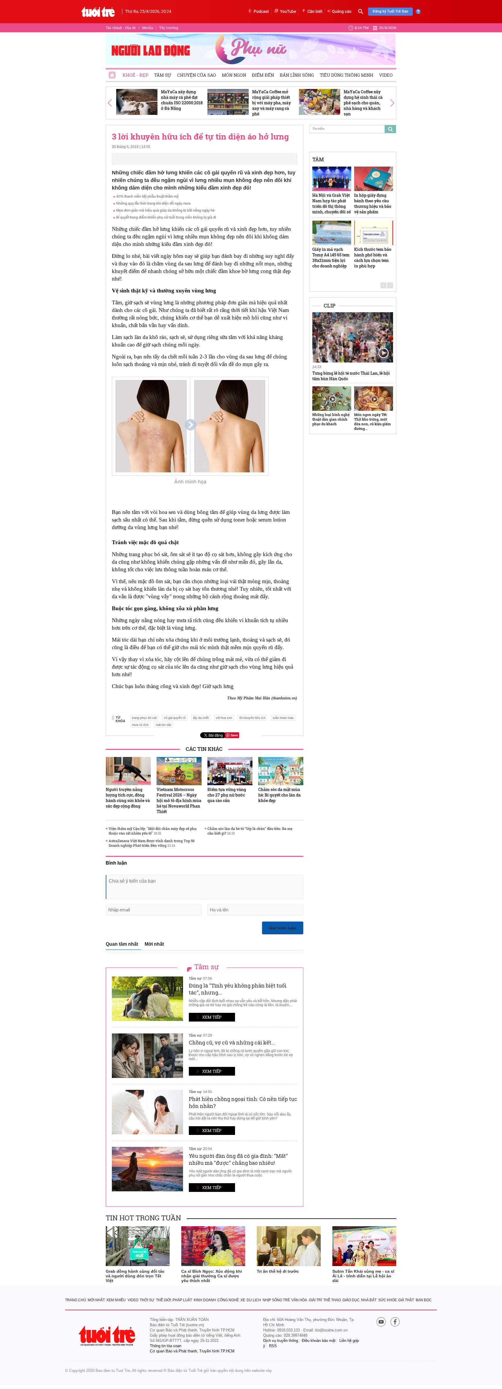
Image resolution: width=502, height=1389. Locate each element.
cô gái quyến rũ (175, 718)
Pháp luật (182, 1300)
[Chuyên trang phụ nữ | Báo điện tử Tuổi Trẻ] (251, 49)
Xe (243, 1300)
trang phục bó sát (144, 718)
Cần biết (314, 11)
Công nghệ (228, 1300)
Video (386, 75)
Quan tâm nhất (122, 944)
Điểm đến (263, 75)
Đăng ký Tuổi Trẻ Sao (390, 11)
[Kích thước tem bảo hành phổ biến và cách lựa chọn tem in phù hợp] (373, 233)
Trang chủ (75, 1300)
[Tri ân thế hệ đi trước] (289, 1246)
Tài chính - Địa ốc (121, 27)
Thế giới (163, 1300)
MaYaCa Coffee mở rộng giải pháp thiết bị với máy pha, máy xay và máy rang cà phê (271, 103)
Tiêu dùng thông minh (346, 75)
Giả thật (406, 1300)
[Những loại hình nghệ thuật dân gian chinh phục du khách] (331, 398)
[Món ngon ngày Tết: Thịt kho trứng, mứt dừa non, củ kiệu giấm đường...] (373, 398)
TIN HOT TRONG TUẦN (143, 1217)
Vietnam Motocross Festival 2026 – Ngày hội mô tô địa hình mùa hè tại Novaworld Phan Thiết (179, 800)
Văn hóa (299, 1300)
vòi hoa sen (224, 718)
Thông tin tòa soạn (165, 1346)
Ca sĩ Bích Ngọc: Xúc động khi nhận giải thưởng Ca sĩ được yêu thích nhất (211, 1276)
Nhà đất (368, 1300)
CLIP (330, 305)
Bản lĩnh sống (297, 75)
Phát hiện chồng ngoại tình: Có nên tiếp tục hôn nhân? (243, 1102)
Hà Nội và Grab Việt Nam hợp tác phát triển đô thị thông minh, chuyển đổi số (331, 203)
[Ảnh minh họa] (190, 426)
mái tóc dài (163, 724)
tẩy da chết (201, 718)
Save (234, 735)
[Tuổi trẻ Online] (107, 1335)
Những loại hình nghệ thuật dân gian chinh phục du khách (330, 419)
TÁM (318, 159)
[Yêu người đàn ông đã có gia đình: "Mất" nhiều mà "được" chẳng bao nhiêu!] (147, 1169)
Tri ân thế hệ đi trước (278, 1271)
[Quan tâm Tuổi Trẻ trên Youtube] (381, 1322)
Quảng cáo (342, 11)
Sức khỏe (387, 1300)
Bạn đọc (424, 1300)
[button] (109, 102)
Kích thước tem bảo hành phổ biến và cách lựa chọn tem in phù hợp (372, 258)
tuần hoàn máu (283, 718)
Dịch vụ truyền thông (280, 1340)
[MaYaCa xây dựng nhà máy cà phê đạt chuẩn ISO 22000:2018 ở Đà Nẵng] (136, 102)
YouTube (288, 11)
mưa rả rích (140, 724)
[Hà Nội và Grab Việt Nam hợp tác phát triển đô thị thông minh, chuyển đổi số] (331, 179)
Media (147, 27)
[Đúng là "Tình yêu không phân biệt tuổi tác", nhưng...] (147, 998)
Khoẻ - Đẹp (135, 75)
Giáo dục (351, 1300)
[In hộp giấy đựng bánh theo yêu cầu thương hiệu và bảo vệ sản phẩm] (373, 179)
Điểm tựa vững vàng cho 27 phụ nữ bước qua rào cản (226, 795)
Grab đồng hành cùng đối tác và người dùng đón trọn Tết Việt (135, 1276)
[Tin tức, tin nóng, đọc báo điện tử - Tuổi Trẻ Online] (98, 11)
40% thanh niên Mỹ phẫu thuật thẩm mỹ (147, 196)
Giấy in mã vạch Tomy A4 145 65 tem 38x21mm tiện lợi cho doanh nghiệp (330, 258)
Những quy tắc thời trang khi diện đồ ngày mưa (153, 203)
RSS (273, 1346)
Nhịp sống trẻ (276, 1300)
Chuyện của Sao (196, 75)
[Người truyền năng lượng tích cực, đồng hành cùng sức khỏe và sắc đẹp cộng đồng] (128, 771)
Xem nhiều (116, 1300)
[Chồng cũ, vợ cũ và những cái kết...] (147, 1055)
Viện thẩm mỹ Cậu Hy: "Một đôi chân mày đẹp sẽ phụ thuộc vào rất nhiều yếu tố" (152, 830)
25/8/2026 (387, 27)
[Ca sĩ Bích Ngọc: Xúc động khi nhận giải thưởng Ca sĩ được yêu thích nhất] (213, 1246)
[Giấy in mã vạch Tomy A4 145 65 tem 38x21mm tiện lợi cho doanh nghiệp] (331, 233)
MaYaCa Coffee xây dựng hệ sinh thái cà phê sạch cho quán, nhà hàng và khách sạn (363, 103)
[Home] (113, 73)
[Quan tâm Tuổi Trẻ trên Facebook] (395, 1322)
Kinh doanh (205, 1300)
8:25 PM (362, 27)
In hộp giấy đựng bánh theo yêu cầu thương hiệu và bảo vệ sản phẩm (372, 203)
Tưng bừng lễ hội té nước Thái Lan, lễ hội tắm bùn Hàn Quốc (351, 375)
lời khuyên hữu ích (252, 718)
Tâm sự (162, 75)
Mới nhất (154, 944)
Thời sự (147, 1300)
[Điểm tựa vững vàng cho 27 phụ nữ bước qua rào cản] (229, 771)
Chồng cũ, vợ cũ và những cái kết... (232, 1042)
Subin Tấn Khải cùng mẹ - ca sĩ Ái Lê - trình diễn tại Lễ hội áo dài (363, 1276)
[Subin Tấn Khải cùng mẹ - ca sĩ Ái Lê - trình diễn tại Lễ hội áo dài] (364, 1246)
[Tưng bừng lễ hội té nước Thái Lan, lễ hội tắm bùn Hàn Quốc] (352, 337)
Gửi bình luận (282, 928)
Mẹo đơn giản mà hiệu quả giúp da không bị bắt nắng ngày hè (165, 210)
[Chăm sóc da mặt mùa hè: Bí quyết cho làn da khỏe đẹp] (280, 771)
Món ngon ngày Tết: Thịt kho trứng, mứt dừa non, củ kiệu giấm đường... (372, 421)
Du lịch (254, 1300)
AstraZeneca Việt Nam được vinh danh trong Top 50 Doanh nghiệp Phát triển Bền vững (152, 843)
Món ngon (234, 75)
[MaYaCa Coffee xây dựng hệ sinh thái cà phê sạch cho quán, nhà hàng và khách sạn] (319, 102)
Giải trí (315, 1300)
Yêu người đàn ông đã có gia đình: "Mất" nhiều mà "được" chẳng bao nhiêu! (238, 1159)
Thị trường (168, 27)
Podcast (261, 11)
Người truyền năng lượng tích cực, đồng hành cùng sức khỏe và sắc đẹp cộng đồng (128, 798)
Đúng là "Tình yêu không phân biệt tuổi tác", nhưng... (237, 989)
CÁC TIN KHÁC (204, 748)
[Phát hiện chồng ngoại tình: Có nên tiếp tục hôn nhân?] (147, 1112)
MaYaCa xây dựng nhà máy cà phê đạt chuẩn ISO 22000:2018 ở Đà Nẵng (182, 100)
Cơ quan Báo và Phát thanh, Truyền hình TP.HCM (192, 1351)
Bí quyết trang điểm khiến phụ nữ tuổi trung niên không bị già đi (166, 217)
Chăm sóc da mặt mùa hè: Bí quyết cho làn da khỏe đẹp (279, 795)
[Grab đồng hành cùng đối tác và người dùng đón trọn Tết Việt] (138, 1246)
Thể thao (332, 1300)
